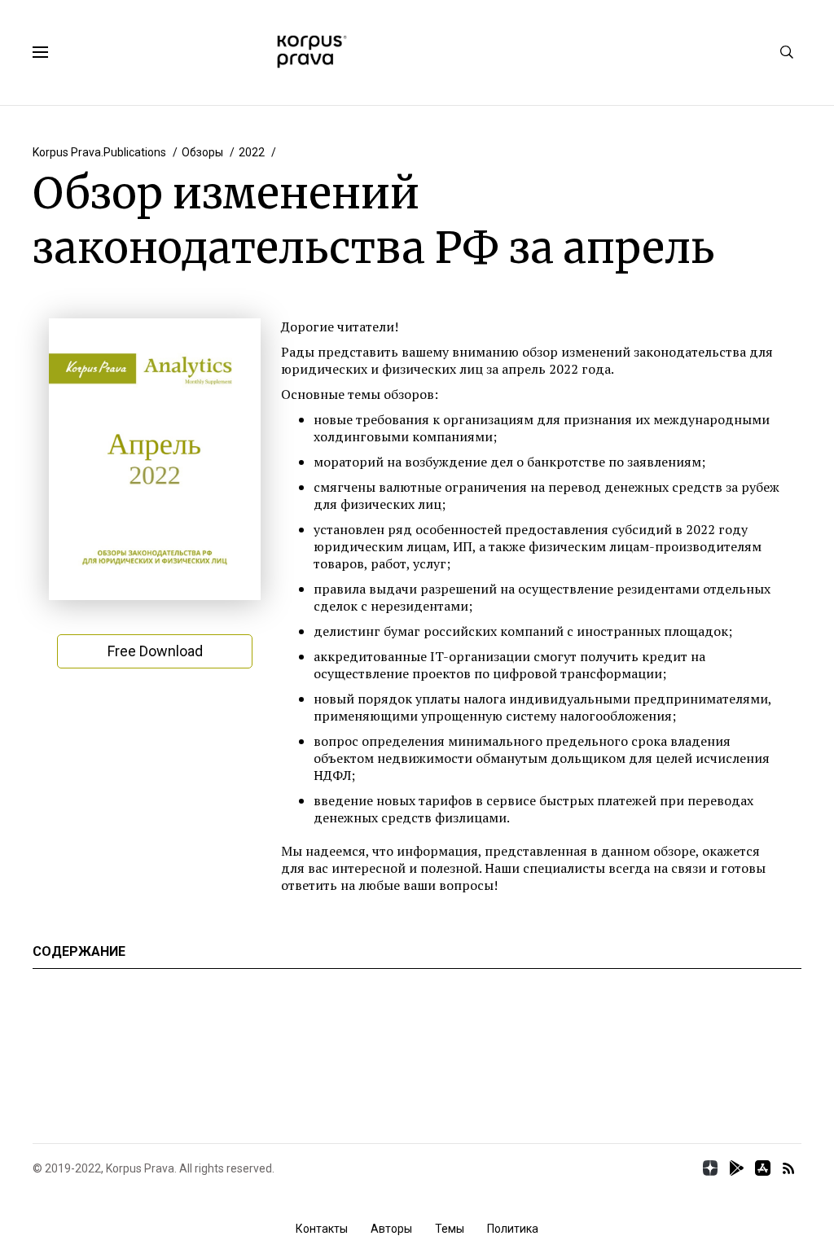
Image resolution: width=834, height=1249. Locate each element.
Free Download (155, 651)
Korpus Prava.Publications (99, 152)
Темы (449, 1228)
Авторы (391, 1228)
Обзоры (202, 152)
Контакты (322, 1228)
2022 (252, 152)
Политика (512, 1228)
